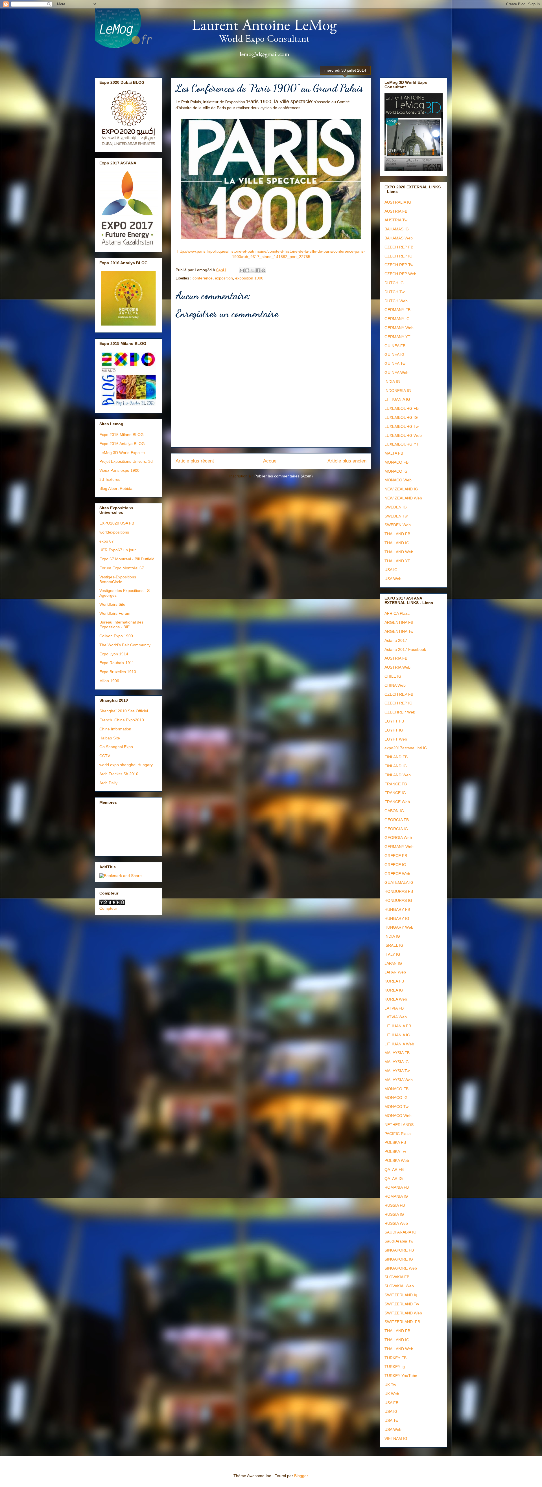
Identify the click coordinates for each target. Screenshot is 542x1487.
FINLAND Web (397, 775)
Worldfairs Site (112, 604)
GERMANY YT (397, 336)
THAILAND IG (396, 543)
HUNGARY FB (397, 909)
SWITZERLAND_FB (402, 1321)
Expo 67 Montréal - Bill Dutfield (126, 559)
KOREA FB (394, 981)
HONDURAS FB (398, 891)
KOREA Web (395, 999)
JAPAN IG (393, 963)
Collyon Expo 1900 (116, 636)
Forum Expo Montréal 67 (121, 568)
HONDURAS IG (398, 900)
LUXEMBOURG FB (401, 408)
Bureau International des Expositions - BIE (121, 624)
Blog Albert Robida (115, 488)
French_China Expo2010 (121, 720)
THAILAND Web (398, 552)
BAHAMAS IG (396, 229)
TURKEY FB (395, 1358)
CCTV (104, 756)
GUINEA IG (394, 354)
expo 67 (106, 541)
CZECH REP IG (398, 256)
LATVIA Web (395, 1017)
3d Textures (109, 479)
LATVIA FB (394, 1008)
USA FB (391, 1402)
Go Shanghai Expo (116, 746)
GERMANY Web (399, 327)
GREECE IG (395, 864)
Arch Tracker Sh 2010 (118, 774)
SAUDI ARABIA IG (400, 1232)
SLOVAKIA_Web (399, 1286)
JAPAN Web (395, 972)
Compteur (108, 908)
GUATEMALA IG (399, 882)
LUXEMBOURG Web (403, 435)
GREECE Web (397, 873)
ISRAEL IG (393, 945)
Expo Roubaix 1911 (116, 662)
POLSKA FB (395, 1142)
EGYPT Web (395, 739)
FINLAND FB (396, 757)
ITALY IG (392, 954)
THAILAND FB (397, 534)
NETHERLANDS (399, 1124)
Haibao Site (109, 738)
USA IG (390, 569)
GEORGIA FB (396, 820)
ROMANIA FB (396, 1187)
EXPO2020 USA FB (116, 523)
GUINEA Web (396, 372)
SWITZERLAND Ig (400, 1295)
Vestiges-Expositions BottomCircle (117, 579)
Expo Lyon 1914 (113, 654)
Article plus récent (195, 461)
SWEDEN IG (395, 507)
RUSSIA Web (396, 1223)
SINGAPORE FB (399, 1250)
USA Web (392, 578)
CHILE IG (392, 676)
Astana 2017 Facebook (405, 649)
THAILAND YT (397, 561)
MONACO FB (396, 462)
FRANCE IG (395, 792)
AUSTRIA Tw (395, 220)
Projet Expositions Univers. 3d (126, 461)
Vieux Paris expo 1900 (119, 470)
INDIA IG (392, 381)
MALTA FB (393, 453)
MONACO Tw (396, 1106)
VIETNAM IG (395, 1438)
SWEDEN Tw (396, 516)
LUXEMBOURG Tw (401, 426)
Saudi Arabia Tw (398, 1241)
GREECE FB (395, 855)
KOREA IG (393, 990)
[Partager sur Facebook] (258, 270)
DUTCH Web (396, 301)
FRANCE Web (397, 801)
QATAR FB (394, 1169)
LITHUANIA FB (397, 1026)
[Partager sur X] (252, 270)
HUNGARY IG (396, 918)
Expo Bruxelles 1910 (117, 671)
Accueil (271, 461)
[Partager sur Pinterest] (263, 270)
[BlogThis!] (247, 270)
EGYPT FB (394, 721)
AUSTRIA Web (397, 667)
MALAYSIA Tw (397, 1071)
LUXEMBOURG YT (401, 444)
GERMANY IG (397, 318)
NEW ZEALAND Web (403, 498)
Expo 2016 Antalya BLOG (122, 443)
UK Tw (390, 1384)
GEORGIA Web (398, 837)
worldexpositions (114, 532)
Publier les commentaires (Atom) (283, 476)
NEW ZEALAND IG (401, 489)
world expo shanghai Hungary (126, 765)
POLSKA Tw (395, 1151)
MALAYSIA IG (396, 1061)
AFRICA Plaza (397, 613)
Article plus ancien (346, 461)
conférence (203, 278)
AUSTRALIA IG (397, 202)
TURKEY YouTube (400, 1375)
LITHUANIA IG (397, 399)
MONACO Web (398, 480)
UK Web (391, 1393)
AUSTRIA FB (395, 211)
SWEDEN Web (397, 525)
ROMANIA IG (396, 1196)
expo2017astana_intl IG (405, 748)
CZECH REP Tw (398, 265)
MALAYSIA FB (397, 1052)
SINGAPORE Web (400, 1268)
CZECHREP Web (399, 712)
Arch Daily (108, 783)
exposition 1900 (249, 278)
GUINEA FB (394, 345)
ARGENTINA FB (398, 622)
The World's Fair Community (124, 645)
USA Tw (391, 1420)
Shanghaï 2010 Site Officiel (123, 711)
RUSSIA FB (394, 1205)
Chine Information (115, 729)
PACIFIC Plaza (397, 1133)
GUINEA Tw (394, 363)
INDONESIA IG (397, 390)
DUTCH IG (394, 283)
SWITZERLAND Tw (401, 1304)
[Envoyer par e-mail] (242, 270)
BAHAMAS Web (398, 238)
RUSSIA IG (394, 1214)
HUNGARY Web (398, 927)
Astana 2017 (395, 640)
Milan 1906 (109, 680)
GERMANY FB (397, 309)
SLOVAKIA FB (396, 1277)
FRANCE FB (395, 784)
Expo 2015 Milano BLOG (121, 434)
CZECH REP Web (400, 274)
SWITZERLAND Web (403, 1313)
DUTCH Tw (394, 292)
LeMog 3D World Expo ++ (122, 452)
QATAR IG (393, 1178)
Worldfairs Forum (114, 613)
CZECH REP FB (398, 247)
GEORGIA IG (396, 829)
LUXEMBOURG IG (401, 417)
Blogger (301, 1475)
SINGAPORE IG (398, 1259)
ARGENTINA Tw (398, 631)
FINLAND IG (395, 766)
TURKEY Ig (394, 1366)
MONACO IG (396, 471)
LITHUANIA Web (399, 1044)
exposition (224, 278)
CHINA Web (395, 685)
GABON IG (394, 811)
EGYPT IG (393, 730)
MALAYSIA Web (398, 1080)
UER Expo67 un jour (117, 550)
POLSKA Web (396, 1160)
